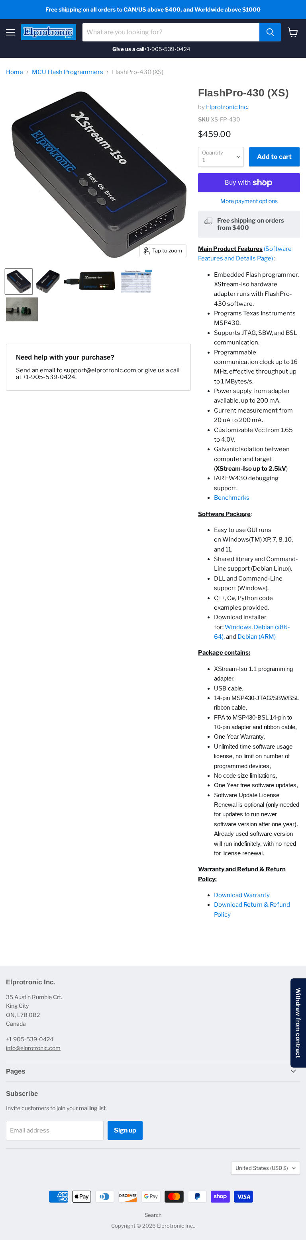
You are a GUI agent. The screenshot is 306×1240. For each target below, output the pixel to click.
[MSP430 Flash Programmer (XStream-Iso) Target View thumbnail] (18, 281)
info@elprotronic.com (33, 1047)
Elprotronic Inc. (227, 107)
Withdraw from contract (298, 1023)
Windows (238, 627)
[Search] (270, 32)
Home (14, 72)
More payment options (249, 201)
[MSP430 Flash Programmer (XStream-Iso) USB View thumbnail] (48, 281)
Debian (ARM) (256, 636)
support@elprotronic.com (100, 370)
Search (153, 1215)
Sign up (125, 1130)
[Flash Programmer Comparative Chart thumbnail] (136, 281)
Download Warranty (242, 895)
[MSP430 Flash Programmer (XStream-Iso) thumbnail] (90, 281)
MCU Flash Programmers (67, 72)
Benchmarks (231, 497)
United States (261, 1168)
